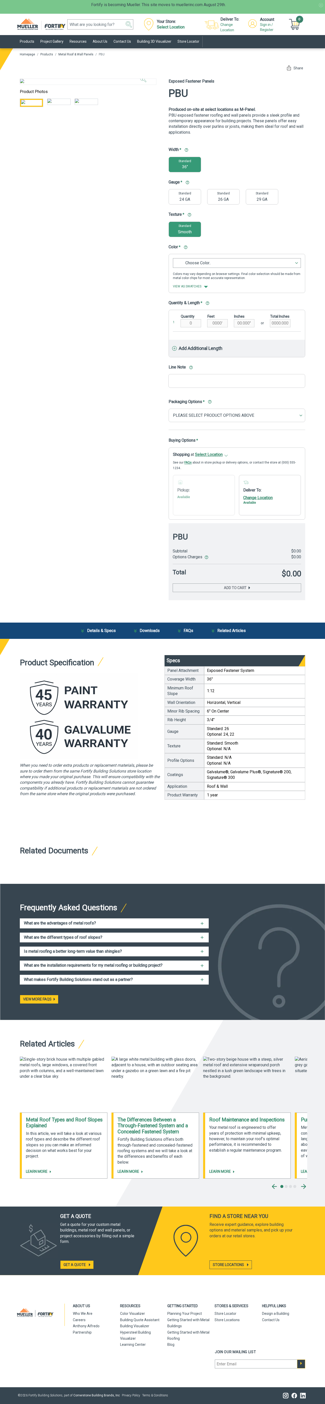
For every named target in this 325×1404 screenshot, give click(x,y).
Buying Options (183, 440)
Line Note (178, 367)
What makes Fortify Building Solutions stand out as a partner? (78, 979)
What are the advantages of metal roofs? (60, 923)
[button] (129, 24)
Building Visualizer (134, 1326)
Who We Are (82, 1314)
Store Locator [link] (188, 41)
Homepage (27, 54)
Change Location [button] (258, 497)
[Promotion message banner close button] (321, 5)
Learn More (36, 1171)
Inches (239, 316)
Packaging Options (187, 401)
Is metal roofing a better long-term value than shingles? (73, 951)
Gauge (175, 182)
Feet (211, 316)
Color (175, 246)
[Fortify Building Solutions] (42, 24)
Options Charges (187, 556)
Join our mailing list (235, 1352)
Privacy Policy (131, 1395)
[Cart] (295, 24)
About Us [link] (100, 41)
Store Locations (227, 1320)
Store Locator (225, 1314)
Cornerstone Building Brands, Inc (96, 1395)
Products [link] (27, 41)
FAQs (188, 462)
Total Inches (279, 316)
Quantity (187, 316)
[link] (101, 631)
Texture (176, 214)
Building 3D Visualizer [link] (154, 41)
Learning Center (133, 1345)
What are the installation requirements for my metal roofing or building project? (93, 965)
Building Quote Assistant (139, 1320)
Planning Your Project (184, 1314)
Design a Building (275, 1314)
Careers (79, 1320)
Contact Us (271, 1320)
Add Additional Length (200, 348)
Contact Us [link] (122, 41)
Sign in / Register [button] (266, 27)
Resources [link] (78, 41)
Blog (170, 1345)
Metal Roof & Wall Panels (75, 54)
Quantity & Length (185, 302)
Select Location (171, 27)
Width (175, 149)
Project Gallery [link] (51, 41)
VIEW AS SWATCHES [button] (187, 286)
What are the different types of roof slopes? (63, 937)
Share (298, 68)
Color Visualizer (132, 1314)
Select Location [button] (209, 454)
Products (46, 54)
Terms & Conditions (155, 1395)
